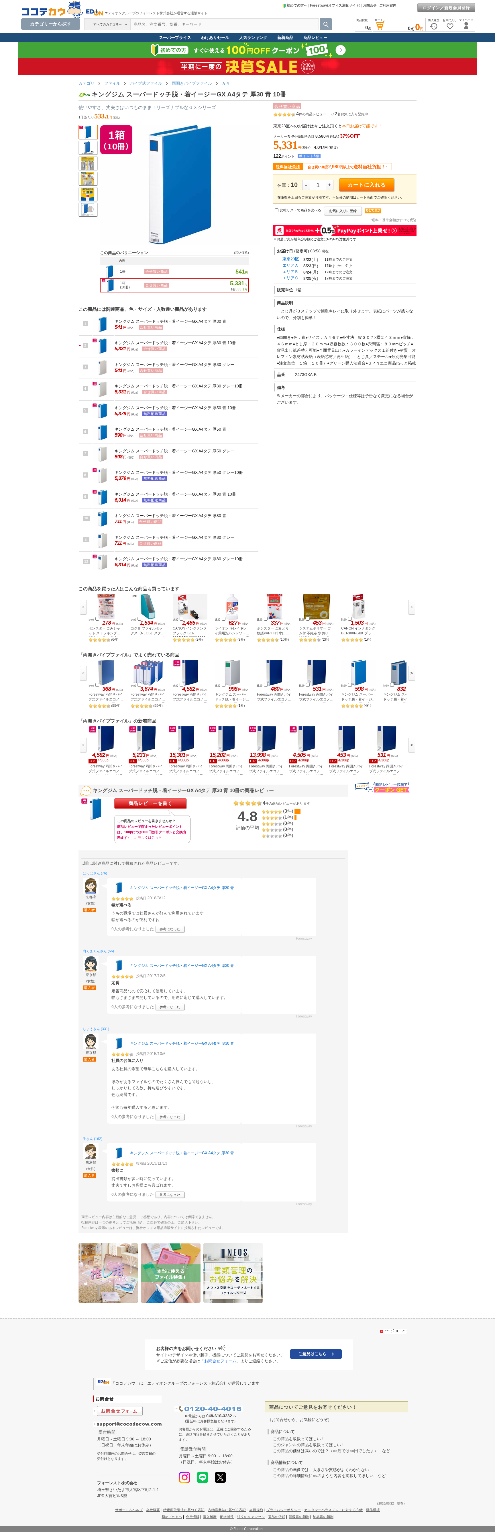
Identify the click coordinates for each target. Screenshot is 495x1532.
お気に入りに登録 (343, 211)
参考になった (170, 929)
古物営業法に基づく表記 (227, 1510)
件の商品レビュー (311, 114)
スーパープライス (175, 37)
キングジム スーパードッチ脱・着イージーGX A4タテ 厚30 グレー (174, 364)
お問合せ (370, 5)
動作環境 (373, 1510)
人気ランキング (253, 37)
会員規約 (256, 1510)
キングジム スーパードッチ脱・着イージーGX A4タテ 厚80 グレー (174, 537)
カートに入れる (367, 185)
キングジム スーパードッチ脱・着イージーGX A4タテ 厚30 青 (170, 321)
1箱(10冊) (125, 285)
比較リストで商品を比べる (300, 210)
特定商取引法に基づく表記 (184, 1510)
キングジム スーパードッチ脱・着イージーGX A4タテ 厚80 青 (170, 515)
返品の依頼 (276, 1517)
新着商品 (285, 37)
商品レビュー (315, 37)
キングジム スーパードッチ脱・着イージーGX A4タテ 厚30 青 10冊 (175, 343)
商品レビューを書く (150, 803)
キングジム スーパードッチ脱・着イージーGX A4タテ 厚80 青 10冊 (175, 494)
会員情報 (192, 1517)
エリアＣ (290, 278)
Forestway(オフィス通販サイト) (335, 5)
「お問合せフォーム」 (220, 1361)
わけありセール (215, 37)
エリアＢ (290, 271)
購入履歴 (210, 1517)
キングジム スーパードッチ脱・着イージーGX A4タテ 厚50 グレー (174, 451)
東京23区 (290, 259)
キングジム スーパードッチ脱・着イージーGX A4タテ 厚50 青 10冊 (175, 407)
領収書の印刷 (299, 1517)
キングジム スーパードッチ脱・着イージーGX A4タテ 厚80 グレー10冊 (179, 559)
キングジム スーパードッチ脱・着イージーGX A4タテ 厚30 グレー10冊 (179, 386)
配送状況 (227, 1517)
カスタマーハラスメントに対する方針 (333, 1510)
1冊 (122, 272)
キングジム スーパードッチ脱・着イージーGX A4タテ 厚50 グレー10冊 (179, 472)
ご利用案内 (387, 5)
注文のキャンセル (251, 1517)
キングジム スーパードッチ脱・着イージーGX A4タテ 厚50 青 (170, 429)
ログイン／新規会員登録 (446, 7)
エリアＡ (290, 265)
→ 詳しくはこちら (147, 838)
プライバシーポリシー (283, 1510)
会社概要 (153, 1510)
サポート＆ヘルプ (129, 1510)
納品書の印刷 (323, 1517)
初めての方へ (297, 5)
